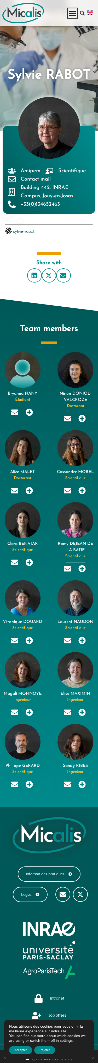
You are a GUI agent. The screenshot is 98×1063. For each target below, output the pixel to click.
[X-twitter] (80, 894)
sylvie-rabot (23, 232)
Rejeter (44, 1050)
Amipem (30, 170)
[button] (82, 13)
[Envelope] (62, 894)
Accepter (20, 1050)
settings (66, 1040)
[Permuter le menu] (72, 13)
